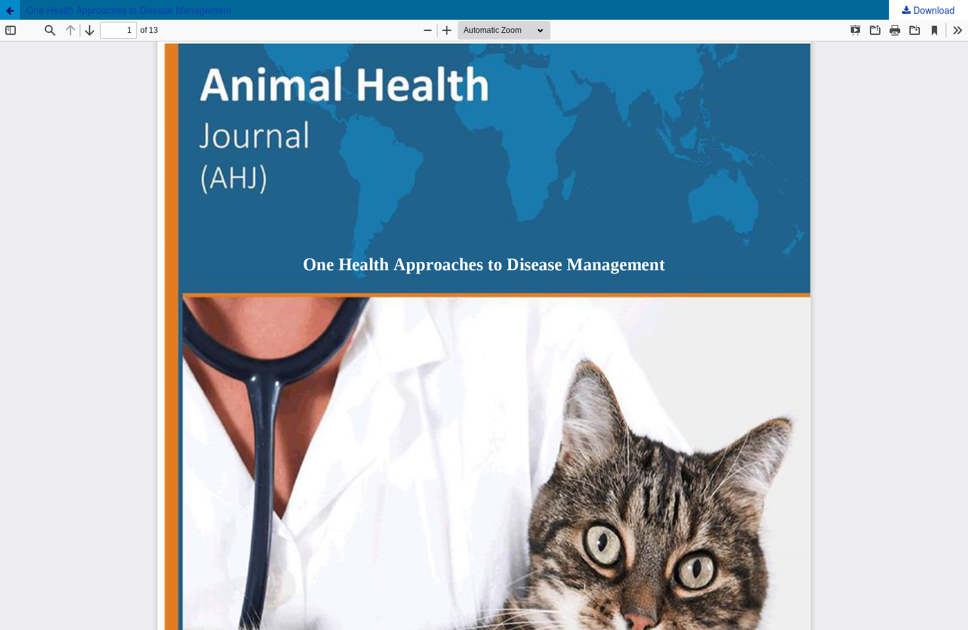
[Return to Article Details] (10, 10)
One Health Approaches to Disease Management (128, 9)
